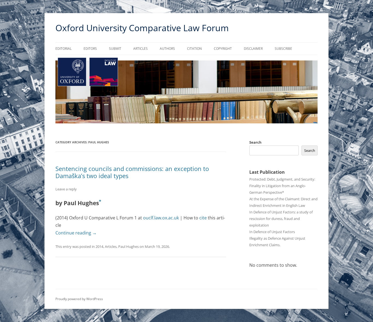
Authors (167, 48)
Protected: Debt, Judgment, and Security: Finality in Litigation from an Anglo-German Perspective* (282, 186)
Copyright (223, 48)
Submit (115, 48)
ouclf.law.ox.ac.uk (161, 218)
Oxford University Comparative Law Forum (142, 28)
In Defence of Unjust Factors (272, 231)
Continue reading (76, 233)
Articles (140, 48)
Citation (194, 48)
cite (203, 218)
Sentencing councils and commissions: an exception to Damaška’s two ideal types (132, 172)
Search (255, 142)
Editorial (63, 48)
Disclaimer (253, 48)
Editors (90, 48)
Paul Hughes (128, 246)
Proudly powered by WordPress (79, 299)
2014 (99, 246)
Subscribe (283, 48)
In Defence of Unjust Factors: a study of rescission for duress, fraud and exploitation (281, 219)
